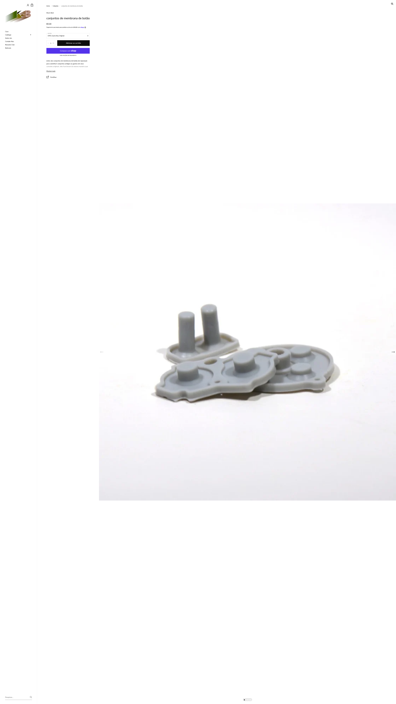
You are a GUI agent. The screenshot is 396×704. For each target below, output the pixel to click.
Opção (50, 33)
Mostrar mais (50, 71)
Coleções (55, 6)
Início (48, 6)
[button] (244, 699)
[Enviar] (31, 697)
